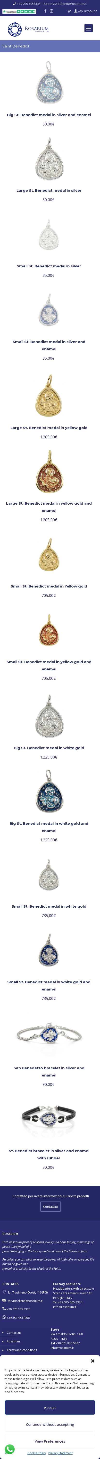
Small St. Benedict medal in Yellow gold (49, 586)
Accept (50, 1407)
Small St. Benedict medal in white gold (49, 906)
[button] (92, 1361)
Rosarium (13, 1341)
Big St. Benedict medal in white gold (49, 748)
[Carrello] (68, 10)
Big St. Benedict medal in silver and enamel (49, 114)
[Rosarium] (51, 30)
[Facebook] (45, 10)
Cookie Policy (36, 1453)
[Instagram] (51, 10)
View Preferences (50, 1441)
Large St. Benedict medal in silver (49, 190)
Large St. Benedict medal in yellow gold (49, 427)
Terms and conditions (22, 1350)
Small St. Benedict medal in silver (49, 266)
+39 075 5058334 (29, 3)
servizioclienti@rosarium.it (67, 3)
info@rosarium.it (64, 1307)
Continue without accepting (50, 1424)
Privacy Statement (60, 1453)
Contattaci (50, 1206)
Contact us (14, 1333)
